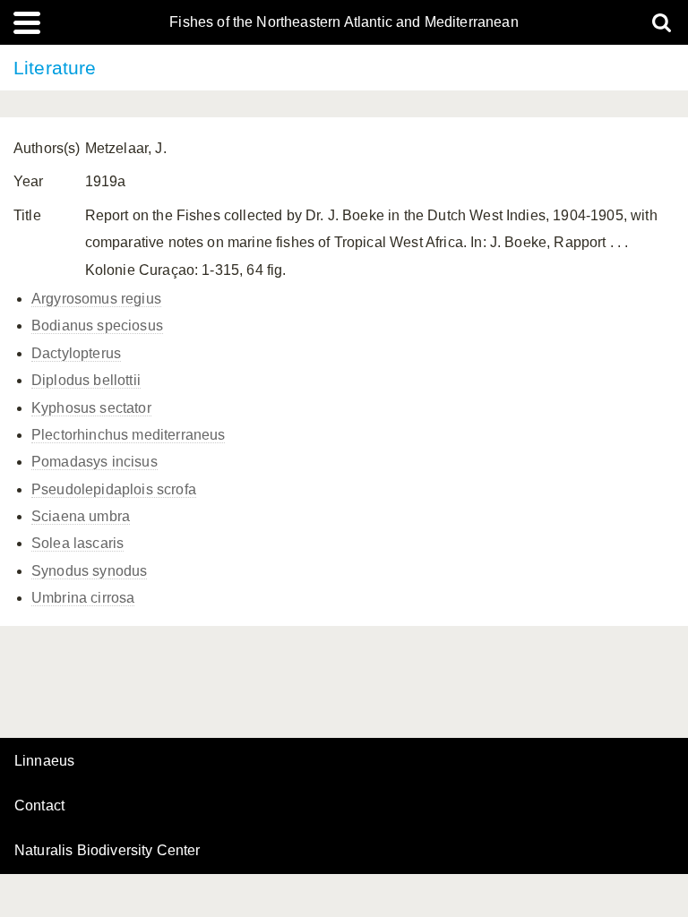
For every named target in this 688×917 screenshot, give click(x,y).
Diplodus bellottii (86, 380)
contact (39, 805)
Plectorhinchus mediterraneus (128, 434)
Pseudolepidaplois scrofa (113, 489)
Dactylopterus (76, 353)
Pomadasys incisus (94, 461)
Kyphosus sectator (91, 408)
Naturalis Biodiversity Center (107, 851)
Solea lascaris (77, 543)
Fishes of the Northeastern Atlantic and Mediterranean (343, 22)
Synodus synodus (89, 570)
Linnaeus (44, 761)
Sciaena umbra (80, 516)
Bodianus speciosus (97, 325)
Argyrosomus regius (96, 298)
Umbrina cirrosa (82, 597)
